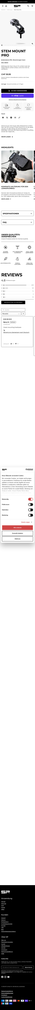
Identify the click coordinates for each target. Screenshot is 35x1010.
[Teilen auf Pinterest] (11, 117)
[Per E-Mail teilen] (15, 117)
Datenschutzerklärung (7, 951)
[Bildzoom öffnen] (32, 43)
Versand (3, 918)
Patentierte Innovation (7, 942)
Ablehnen (17, 539)
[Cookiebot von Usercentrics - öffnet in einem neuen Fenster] (25, 470)
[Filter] (23, 313)
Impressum (4, 949)
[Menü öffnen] (2, 6)
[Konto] (6, 6)
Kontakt (3, 925)
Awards (3, 944)
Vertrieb (3, 947)
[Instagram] (5, 977)
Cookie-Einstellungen (6, 997)
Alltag (2, 909)
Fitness (3, 907)
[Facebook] (2, 977)
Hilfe (2, 927)
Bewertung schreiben (13, 302)
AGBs (2, 953)
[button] (17, 285)
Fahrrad (3, 901)
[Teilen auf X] (7, 117)
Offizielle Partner (5, 946)
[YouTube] (8, 977)
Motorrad (3, 903)
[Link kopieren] (19, 117)
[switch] (30, 504)
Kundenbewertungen (6, 923)
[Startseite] (17, 6)
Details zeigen (25, 522)
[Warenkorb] (32, 6)
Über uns (3, 940)
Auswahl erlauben (17, 533)
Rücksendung (4, 921)
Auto (2, 905)
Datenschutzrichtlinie (6, 972)
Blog (2, 929)
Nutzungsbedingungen (7, 993)
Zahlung (3, 920)
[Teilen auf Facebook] (3, 117)
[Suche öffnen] (28, 6)
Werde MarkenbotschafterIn (8, 931)
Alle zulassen (17, 527)
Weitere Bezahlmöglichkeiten (17, 99)
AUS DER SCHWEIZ (17, 1)
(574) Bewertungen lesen (17, 60)
